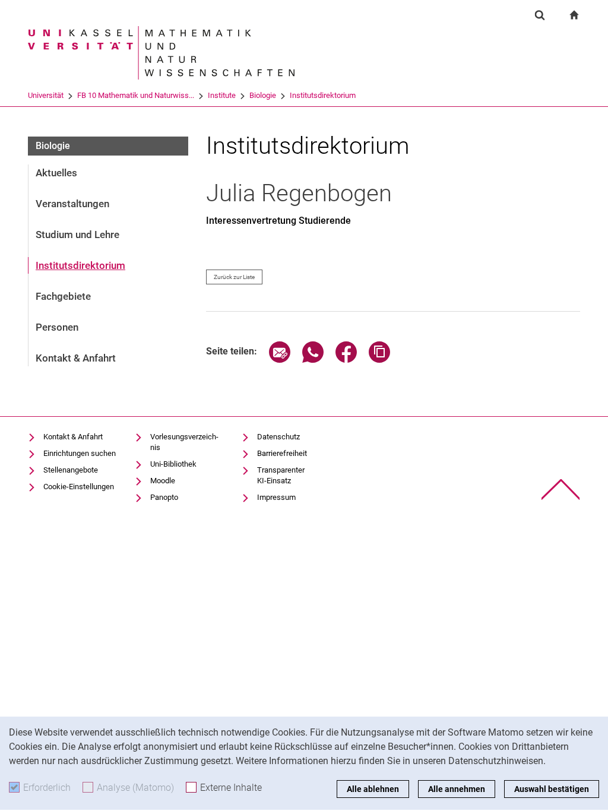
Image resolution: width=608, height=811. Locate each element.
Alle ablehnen (373, 789)
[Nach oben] (561, 489)
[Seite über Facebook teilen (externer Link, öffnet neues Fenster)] (346, 359)
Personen (57, 327)
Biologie (262, 95)
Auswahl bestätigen (551, 789)
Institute (222, 95)
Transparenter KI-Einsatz (281, 475)
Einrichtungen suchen (79, 453)
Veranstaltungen (72, 204)
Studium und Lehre (77, 234)
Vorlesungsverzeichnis (184, 442)
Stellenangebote (70, 469)
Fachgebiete (63, 296)
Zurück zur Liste (234, 277)
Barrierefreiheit (282, 453)
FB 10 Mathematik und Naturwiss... (135, 95)
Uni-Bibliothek (173, 464)
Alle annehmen (456, 789)
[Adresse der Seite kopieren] (379, 359)
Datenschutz (278, 436)
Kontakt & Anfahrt (76, 358)
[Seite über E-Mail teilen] (279, 359)
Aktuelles (56, 173)
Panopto (164, 497)
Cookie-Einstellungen (78, 486)
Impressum (276, 497)
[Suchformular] (540, 15)
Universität (46, 95)
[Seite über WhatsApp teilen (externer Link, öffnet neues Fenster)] (313, 359)
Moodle (162, 480)
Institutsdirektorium (323, 95)
